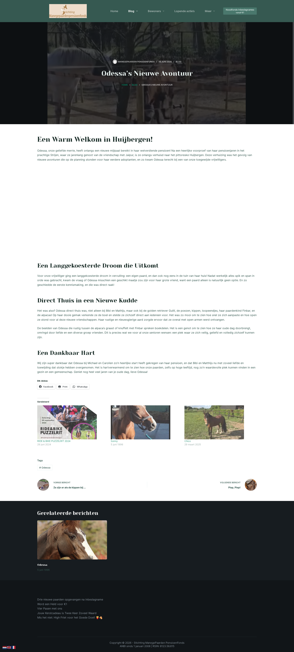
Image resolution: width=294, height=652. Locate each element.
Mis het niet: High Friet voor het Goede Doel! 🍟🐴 (70, 617)
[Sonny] (146, 422)
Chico (187, 441)
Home (114, 11)
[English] (9, 647)
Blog (131, 11)
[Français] (13, 647)
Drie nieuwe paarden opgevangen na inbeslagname (70, 599)
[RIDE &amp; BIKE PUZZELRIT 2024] (72, 422)
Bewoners (154, 11)
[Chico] (219, 422)
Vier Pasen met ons (49, 608)
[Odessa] (72, 540)
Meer (208, 11)
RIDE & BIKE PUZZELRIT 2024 (53, 441)
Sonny (114, 441)
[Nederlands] (5, 647)
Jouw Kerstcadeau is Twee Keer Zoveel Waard (66, 613)
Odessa (44, 467)
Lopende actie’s (184, 11)
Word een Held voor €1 (52, 604)
